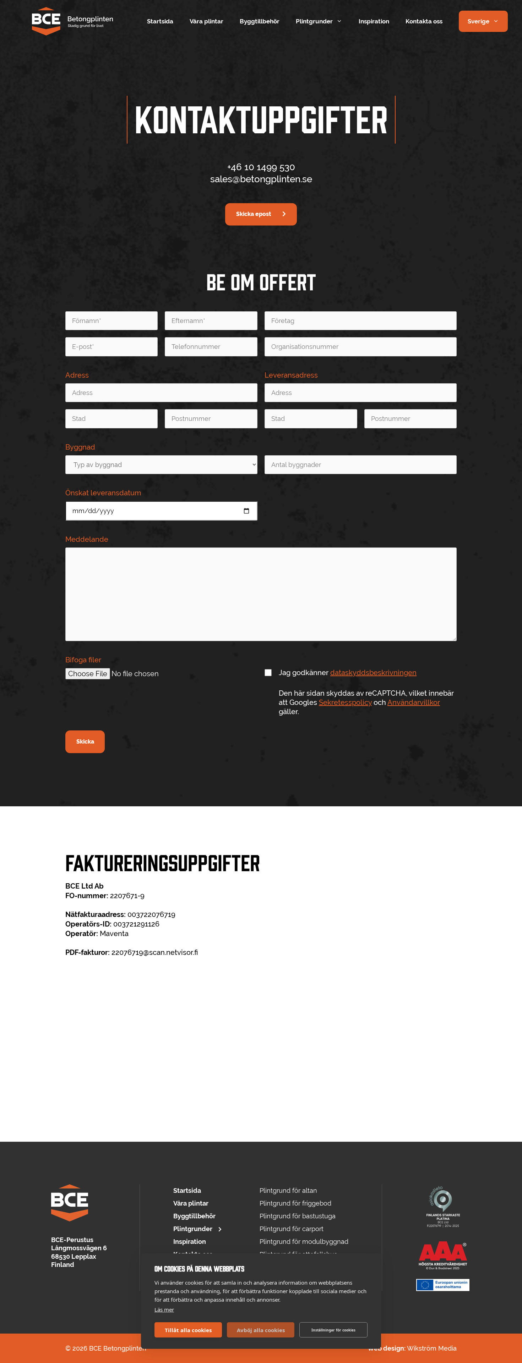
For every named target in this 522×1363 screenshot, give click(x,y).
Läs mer (164, 1309)
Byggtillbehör (259, 21)
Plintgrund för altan (288, 1190)
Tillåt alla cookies (188, 1330)
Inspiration (374, 21)
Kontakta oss (424, 21)
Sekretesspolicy (345, 702)
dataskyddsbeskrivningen (373, 672)
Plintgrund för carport (291, 1229)
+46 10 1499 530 (261, 167)
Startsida (160, 21)
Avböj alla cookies (261, 1330)
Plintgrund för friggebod (295, 1203)
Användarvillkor (413, 702)
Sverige (478, 21)
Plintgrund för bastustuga (298, 1216)
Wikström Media (432, 1348)
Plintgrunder (314, 21)
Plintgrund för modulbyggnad (304, 1241)
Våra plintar (206, 21)
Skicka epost (253, 214)
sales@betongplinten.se (261, 179)
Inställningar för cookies (333, 1330)
